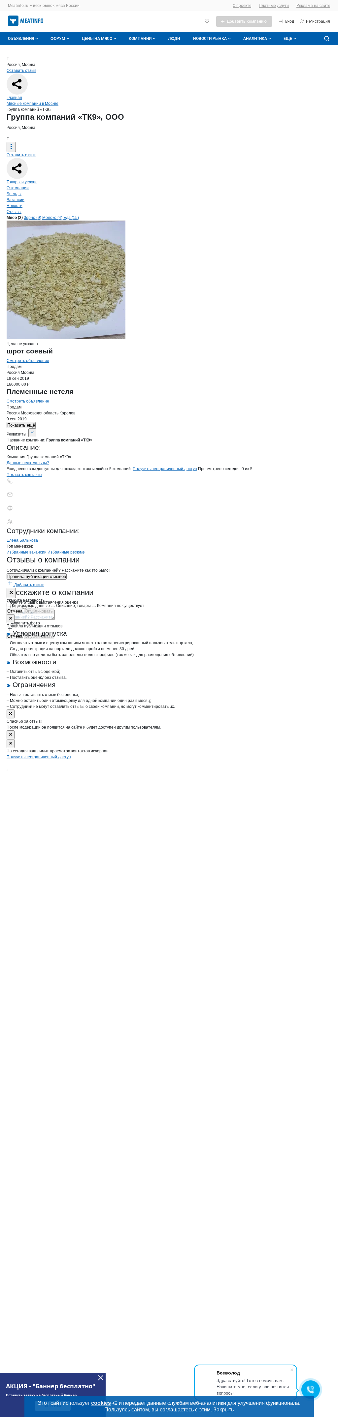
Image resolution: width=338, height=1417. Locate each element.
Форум (58, 38)
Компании (140, 38)
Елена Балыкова (22, 540)
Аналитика (255, 38)
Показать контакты (24, 474)
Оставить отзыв (21, 70)
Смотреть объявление (28, 360)
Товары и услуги (22, 182)
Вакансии (15, 199)
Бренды (14, 194)
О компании (18, 188)
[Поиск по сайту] (326, 38)
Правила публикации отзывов (36, 576)
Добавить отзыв (28, 585)
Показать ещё (21, 425)
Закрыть (223, 1409)
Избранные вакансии (27, 552)
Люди (174, 38)
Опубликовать (39, 611)
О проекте (242, 5)
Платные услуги (274, 5)
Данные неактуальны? (28, 463)
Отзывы (14, 211)
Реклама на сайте (313, 5)
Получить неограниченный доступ (165, 469)
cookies (101, 1403)
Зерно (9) (32, 217)
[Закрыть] (11, 593)
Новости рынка (210, 38)
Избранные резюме (66, 552)
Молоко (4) (52, 217)
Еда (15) (71, 217)
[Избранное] (207, 21)
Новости (14, 205)
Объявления (21, 38)
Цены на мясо (97, 38)
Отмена (14, 611)
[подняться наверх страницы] (7, 770)
